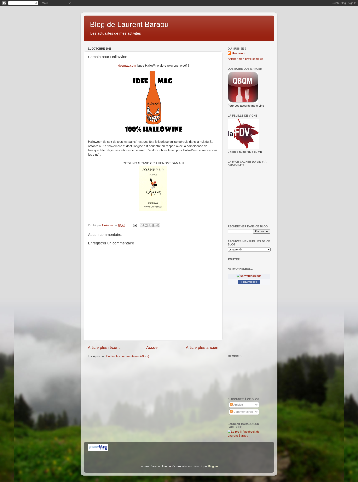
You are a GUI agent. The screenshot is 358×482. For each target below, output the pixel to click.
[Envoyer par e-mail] (142, 225)
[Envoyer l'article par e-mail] (135, 225)
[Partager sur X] (150, 225)
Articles (238, 404)
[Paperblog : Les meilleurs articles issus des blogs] (98, 449)
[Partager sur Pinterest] (158, 225)
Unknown (238, 53)
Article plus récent (104, 347)
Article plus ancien (202, 347)
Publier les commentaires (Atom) (127, 356)
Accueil (152, 347)
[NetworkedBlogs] (249, 275)
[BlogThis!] (146, 225)
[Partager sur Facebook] (154, 225)
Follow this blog (249, 282)
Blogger (213, 466)
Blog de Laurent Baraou (129, 24)
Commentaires (243, 411)
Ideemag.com (126, 65)
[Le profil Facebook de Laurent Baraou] (249, 435)
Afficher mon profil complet (245, 58)
